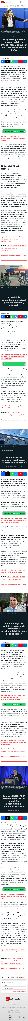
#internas (22, 751)
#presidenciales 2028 (7, 751)
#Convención (16, 248)
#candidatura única (17, 958)
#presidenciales (5, 961)
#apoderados (13, 415)
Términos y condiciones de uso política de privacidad (14, 1007)
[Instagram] (16, 1012)
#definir (16, 751)
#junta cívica (22, 415)
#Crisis (9, 245)
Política (14, 36)
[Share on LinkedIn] (25, 61)
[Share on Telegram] (16, 61)
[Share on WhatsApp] (12, 61)
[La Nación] (6, 2)
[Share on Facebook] (3, 61)
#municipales (16, 412)
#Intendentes (4, 250)
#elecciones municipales (14, 579)
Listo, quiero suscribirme (19, 991)
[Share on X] (7, 61)
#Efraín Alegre (22, 245)
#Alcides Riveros (16, 961)
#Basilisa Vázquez (6, 248)
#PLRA (15, 245)
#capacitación (5, 415)
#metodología (20, 963)
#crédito (3, 579)
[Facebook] (9, 1012)
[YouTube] (19, 1012)
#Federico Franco (17, 749)
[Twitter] (12, 1012)
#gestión (22, 576)
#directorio (15, 576)
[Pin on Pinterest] (20, 61)
